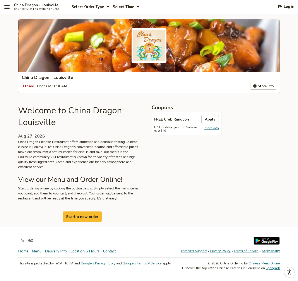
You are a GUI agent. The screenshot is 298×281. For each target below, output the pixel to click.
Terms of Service (246, 251)
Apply (210, 119)
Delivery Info (56, 251)
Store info (265, 86)
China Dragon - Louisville (36, 5)
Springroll (273, 268)
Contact (109, 251)
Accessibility (271, 251)
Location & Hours (85, 251)
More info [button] (211, 128)
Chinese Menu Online (264, 263)
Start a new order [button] (82, 216)
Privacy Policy (220, 251)
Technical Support (194, 251)
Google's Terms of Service (142, 263)
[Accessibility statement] (289, 272)
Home (23, 251)
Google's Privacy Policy (98, 263)
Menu (36, 251)
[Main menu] (7, 7)
